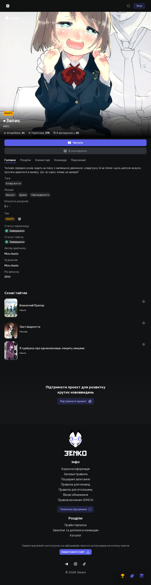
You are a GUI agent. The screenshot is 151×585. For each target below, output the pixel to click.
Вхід (139, 5)
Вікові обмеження (75, 495)
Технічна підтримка (73, 509)
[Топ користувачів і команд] (123, 576)
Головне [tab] (10, 160)
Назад (14, 18)
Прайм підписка (75, 525)
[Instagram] (75, 564)
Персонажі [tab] (78, 160)
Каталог (75, 535)
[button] (13, 183)
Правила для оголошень (75, 489)
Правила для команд (75, 484)
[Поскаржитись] (19, 219)
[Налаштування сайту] (142, 576)
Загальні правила (75, 474)
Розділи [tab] (25, 160)
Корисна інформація (75, 469)
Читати (78, 142)
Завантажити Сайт (73, 551)
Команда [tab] (60, 160)
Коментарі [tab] (42, 160)
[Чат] (132, 576)
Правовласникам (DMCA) (75, 500)
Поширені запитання (75, 479)
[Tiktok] (84, 564)
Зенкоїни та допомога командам (76, 530)
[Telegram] (66, 564)
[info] (144, 302)
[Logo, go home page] (75, 442)
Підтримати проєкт (73, 401)
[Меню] (7, 6)
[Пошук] (128, 6)
